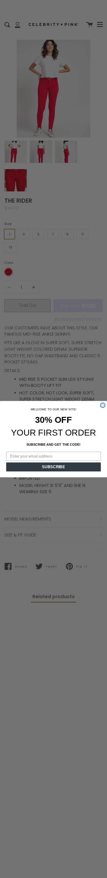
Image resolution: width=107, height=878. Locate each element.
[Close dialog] (102, 405)
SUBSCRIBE (53, 467)
